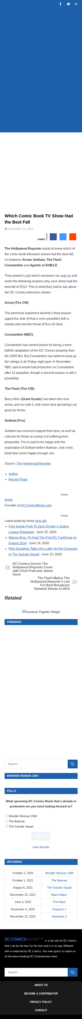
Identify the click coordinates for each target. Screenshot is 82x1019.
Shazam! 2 (59, 909)
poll (28, 275)
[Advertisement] (41, 85)
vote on (66, 275)
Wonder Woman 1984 (23, 816)
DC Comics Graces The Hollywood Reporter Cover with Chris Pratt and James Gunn (33, 569)
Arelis (9, 499)
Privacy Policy (41, 1001)
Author (13, 474)
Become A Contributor (41, 993)
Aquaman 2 (59, 916)
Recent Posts (18, 479)
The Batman (17, 821)
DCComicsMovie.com (36, 505)
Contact (41, 1010)
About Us (41, 985)
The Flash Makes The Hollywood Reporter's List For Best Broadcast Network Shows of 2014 (50, 583)
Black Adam (59, 894)
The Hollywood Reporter (33, 463)
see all (41, 521)
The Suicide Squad (21, 826)
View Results (41, 847)
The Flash (59, 902)
